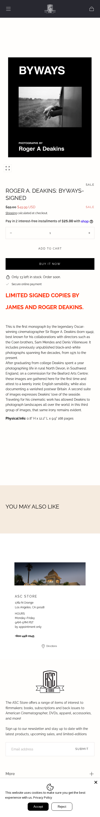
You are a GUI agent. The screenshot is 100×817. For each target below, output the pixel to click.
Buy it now (50, 264)
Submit (82, 749)
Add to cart (50, 248)
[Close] (95, 782)
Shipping (11, 213)
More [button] (10, 774)
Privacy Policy (42, 797)
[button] (8, 9)
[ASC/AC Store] (50, 682)
